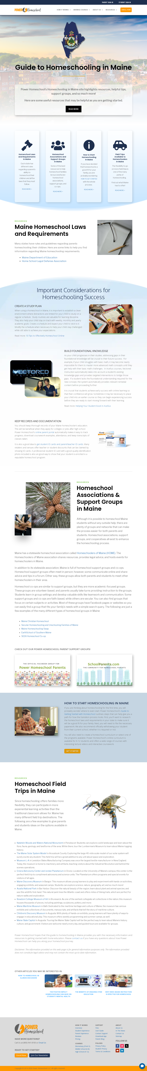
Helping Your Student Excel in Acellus (93, 405)
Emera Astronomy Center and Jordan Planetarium (40, 871)
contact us (77, 938)
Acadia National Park (26, 888)
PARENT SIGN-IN (107, 2)
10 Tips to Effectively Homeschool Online (45, 335)
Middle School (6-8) (82, 1049)
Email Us (42, 1042)
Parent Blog (99, 1039)
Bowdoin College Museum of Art (32, 899)
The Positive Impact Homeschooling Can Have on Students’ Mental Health (58, 994)
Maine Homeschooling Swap (35, 629)
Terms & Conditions (102, 1051)
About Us (97, 10)
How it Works (63, 10)
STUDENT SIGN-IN (125, 2)
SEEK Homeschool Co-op (33, 636)
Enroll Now (126, 10)
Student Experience (82, 1031)
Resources (110, 10)
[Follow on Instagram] (122, 1046)
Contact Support (101, 1033)
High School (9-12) (82, 1052)
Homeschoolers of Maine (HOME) (96, 553)
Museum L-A (23, 860)
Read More (74, 109)
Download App (100, 1036)
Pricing (77, 1039)
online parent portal (44, 432)
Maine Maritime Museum (29, 906)
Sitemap (119, 1036)
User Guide (99, 1031)
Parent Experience (82, 1033)
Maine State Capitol (26, 920)
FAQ (97, 1028)
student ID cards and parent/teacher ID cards (61, 444)
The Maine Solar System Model (32, 853)
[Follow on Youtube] (117, 1050)
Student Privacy (101, 1049)
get (38, 444)
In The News (120, 1031)
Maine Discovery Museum (29, 881)
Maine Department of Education (39, 257)
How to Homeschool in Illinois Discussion (28, 976)
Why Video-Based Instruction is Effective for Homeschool (118, 993)
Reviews (78, 1036)
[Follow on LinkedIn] (122, 1050)
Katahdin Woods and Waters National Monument (40, 843)
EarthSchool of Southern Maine (36, 632)
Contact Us (120, 1033)
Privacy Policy (100, 1046)
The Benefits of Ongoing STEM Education (88, 993)
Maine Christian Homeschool (35, 621)
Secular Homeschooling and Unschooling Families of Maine (49, 625)
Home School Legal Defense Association (44, 261)
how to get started (89, 179)
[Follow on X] (127, 1046)
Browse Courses (81, 10)
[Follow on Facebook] (117, 1046)
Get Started (72, 751)
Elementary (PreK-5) (82, 1046)
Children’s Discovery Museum (31, 913)
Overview (78, 1028)
